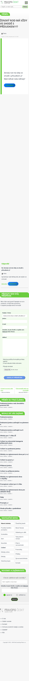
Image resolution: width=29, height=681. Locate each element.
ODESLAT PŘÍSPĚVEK (14, 377)
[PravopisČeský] (9, 4)
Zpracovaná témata (21, 558)
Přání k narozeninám (20, 544)
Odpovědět (9, 85)
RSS (3, 632)
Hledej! (25, 6)
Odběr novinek (6, 621)
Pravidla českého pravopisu (6, 529)
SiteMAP (4, 630)
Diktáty (3, 556)
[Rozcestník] (26, 2)
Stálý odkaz (4, 283)
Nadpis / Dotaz (6, 313)
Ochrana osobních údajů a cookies (12, 627)
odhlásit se (21, 595)
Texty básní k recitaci (19, 538)
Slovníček (4, 543)
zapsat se (9, 595)
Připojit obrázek (8, 366)
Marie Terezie (20, 528)
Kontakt (18, 563)
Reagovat (13, 283)
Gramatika (4, 534)
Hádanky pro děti (21, 532)
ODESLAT (14, 599)
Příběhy (18, 554)
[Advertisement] (14, 52)
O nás (4, 618)
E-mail (4, 324)
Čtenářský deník (20, 523)
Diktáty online (5, 552)
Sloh (2, 539)
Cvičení (3, 547)
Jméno (4, 318)
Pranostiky (19, 549)
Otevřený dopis (5, 561)
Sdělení (4, 337)
